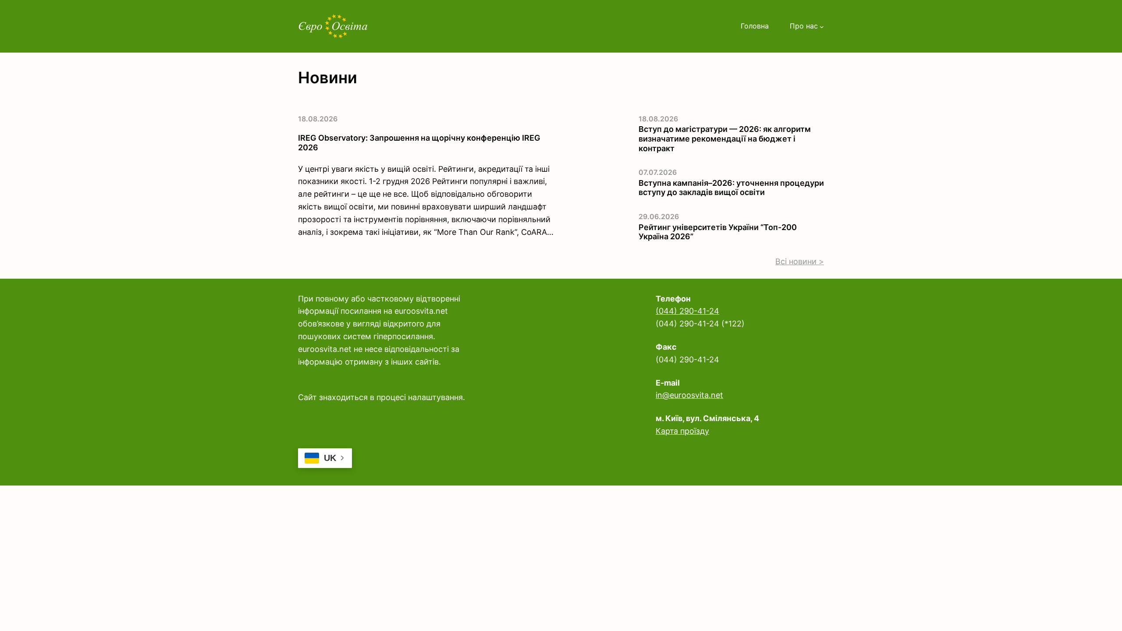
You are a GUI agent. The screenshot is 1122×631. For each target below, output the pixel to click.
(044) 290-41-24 (687, 311)
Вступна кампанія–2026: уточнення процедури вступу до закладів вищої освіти (731, 187)
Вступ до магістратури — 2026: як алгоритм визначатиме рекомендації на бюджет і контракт (725, 138)
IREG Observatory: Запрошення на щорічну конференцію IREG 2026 (419, 142)
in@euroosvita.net (689, 395)
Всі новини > (799, 261)
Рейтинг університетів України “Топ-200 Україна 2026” (718, 232)
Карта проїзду (682, 431)
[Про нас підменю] (822, 26)
